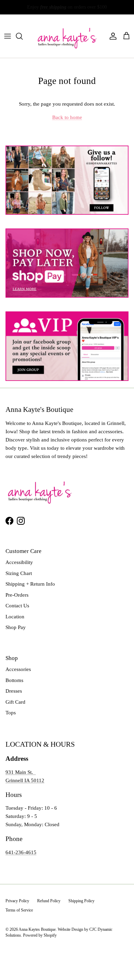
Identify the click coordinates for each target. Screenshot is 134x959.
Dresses (13, 691)
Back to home (67, 117)
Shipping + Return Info (30, 584)
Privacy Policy (17, 900)
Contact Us (17, 605)
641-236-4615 (20, 852)
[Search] (22, 36)
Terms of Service (19, 910)
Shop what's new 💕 (93, 9)
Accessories (18, 669)
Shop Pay (15, 627)
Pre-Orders (17, 595)
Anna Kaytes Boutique (37, 929)
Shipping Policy (81, 900)
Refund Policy (48, 900)
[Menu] (7, 36)
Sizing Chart (18, 573)
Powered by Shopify (40, 935)
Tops (10, 712)
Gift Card (15, 702)
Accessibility (19, 562)
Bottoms (14, 680)
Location (14, 616)
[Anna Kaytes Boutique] (67, 36)
